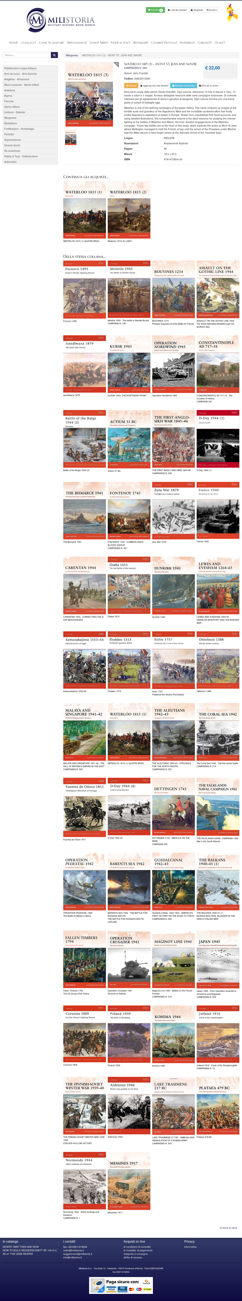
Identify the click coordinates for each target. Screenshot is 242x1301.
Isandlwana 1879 (71, 395)
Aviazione (9, 90)
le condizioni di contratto (137, 1246)
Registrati (198, 9)
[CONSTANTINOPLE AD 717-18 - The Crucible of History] (218, 364)
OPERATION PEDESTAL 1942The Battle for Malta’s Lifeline (77, 914)
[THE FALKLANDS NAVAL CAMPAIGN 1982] (218, 807)
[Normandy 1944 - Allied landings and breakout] (84, 1180)
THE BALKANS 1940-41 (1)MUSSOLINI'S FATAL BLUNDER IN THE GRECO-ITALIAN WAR (216, 915)
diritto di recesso (133, 1257)
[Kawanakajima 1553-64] (84, 660)
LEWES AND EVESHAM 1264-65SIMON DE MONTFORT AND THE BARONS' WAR (218, 619)
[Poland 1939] (129, 1034)
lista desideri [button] (155, 85)
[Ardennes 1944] (129, 1105)
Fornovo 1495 (70, 320)
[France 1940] (218, 510)
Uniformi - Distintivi (14, 112)
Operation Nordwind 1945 (164, 395)
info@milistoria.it (72, 1257)
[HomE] (60, 20)
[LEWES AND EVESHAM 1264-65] (218, 585)
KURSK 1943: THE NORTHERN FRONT (127, 395)
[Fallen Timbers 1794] (84, 959)
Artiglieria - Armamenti (16, 79)
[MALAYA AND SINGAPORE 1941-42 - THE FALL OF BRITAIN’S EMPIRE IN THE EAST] (84, 732)
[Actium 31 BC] (129, 439)
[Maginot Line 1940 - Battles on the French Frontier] (173, 959)
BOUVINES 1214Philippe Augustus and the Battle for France (173, 322)
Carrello (156, 10)
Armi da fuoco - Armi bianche (20, 73)
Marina (8, 95)
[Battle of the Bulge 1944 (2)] (84, 439)
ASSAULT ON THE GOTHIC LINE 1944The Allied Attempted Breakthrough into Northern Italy (215, 323)
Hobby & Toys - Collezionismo (21, 156)
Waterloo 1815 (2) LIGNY (120, 240)
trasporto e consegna (136, 1254)
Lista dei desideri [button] (178, 9)
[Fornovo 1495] (84, 290)
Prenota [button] (132, 85)
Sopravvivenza (12, 139)
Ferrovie (9, 101)
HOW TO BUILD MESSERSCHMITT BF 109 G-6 (30, 1250)
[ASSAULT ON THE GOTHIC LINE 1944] (218, 289)
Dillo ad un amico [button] (209, 85)
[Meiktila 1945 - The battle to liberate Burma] (129, 289)
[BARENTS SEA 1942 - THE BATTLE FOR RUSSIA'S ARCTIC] (129, 881)
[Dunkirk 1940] (173, 586)
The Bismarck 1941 (72, 541)
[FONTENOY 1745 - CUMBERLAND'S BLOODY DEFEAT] (129, 511)
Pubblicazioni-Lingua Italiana (20, 68)
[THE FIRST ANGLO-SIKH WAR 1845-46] (173, 439)
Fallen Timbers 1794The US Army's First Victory (76, 992)
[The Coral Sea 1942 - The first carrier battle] (218, 732)
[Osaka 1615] (129, 585)
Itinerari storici (12, 145)
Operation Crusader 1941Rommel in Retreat (120, 992)
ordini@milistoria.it (73, 1250)
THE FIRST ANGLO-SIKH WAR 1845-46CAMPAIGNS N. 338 (171, 472)
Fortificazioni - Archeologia (19, 128)
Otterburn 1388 (204, 691)
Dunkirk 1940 (158, 616)
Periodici (9, 134)
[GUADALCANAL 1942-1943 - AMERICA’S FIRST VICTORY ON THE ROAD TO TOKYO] (173, 881)
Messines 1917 (115, 1212)
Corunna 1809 (70, 1064)
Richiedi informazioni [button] (184, 85)
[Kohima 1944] (173, 1034)
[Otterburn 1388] (218, 660)
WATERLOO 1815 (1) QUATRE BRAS (81, 240)
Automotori (10, 161)
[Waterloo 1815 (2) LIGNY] (129, 210)
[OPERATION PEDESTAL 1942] (84, 881)
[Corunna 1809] (84, 1033)
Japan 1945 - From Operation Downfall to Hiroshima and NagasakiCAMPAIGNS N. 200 (216, 993)
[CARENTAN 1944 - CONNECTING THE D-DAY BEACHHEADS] (84, 585)
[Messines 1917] (129, 1181)
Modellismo (10, 123)
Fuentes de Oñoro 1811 (74, 839)
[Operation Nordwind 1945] (173, 364)
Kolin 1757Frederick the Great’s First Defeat (168, 693)
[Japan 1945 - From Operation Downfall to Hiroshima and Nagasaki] (218, 959)
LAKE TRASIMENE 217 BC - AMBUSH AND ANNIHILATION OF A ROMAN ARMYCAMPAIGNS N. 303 (173, 1140)
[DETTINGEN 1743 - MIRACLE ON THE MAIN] (173, 806)
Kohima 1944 (158, 1065)
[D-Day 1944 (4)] (129, 806)
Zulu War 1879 (159, 541)
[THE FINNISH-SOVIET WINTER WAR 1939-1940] (84, 1106)
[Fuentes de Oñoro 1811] (84, 807)
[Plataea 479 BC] (218, 1106)
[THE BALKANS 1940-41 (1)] (218, 881)
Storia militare (12, 106)
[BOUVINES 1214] (173, 289)
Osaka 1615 (113, 616)
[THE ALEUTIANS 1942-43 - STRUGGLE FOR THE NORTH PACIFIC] (173, 732)
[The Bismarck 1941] (84, 511)
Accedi (212, 9)
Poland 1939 (114, 1065)
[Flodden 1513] (129, 660)
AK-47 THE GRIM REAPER (18, 1254)
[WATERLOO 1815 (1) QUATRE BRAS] (84, 210)
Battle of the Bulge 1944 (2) (76, 470)
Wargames (72, 55)
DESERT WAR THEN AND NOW (21, 1246)
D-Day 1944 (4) (115, 837)
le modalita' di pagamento (138, 1250)
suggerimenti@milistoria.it (77, 1254)
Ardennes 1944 (115, 1136)
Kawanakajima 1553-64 (74, 691)
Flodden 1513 (114, 691)
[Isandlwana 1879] (84, 364)
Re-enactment (12, 150)
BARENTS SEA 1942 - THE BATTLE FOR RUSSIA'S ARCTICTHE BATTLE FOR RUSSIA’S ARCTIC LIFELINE (127, 917)
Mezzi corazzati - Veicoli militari (21, 84)
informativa (190, 1246)
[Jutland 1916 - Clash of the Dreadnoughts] (218, 1034)
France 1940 (203, 541)
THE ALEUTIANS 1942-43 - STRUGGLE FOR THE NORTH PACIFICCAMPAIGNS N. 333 (171, 766)
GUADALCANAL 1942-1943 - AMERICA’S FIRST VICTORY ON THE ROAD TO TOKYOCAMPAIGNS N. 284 (173, 915)
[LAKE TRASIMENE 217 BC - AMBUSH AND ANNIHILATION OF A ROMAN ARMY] (173, 1106)
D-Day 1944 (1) (204, 470)
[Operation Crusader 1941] (129, 959)
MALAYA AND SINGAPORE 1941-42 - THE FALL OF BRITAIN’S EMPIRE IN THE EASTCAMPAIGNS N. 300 (84, 766)
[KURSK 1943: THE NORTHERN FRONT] (129, 364)
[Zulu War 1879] (173, 511)
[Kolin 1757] (173, 660)
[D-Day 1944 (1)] (218, 439)
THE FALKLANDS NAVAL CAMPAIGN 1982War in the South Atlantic (217, 840)
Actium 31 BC (114, 470)
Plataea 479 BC (204, 1136)
